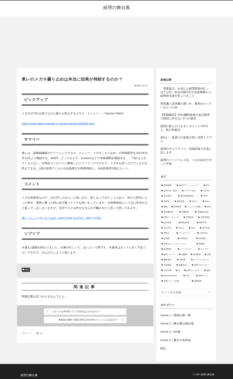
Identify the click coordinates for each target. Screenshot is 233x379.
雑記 (27, 269)
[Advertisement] (116, 42)
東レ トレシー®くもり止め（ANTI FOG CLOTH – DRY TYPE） (62, 218)
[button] (209, 292)
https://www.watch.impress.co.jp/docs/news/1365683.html (58, 123)
